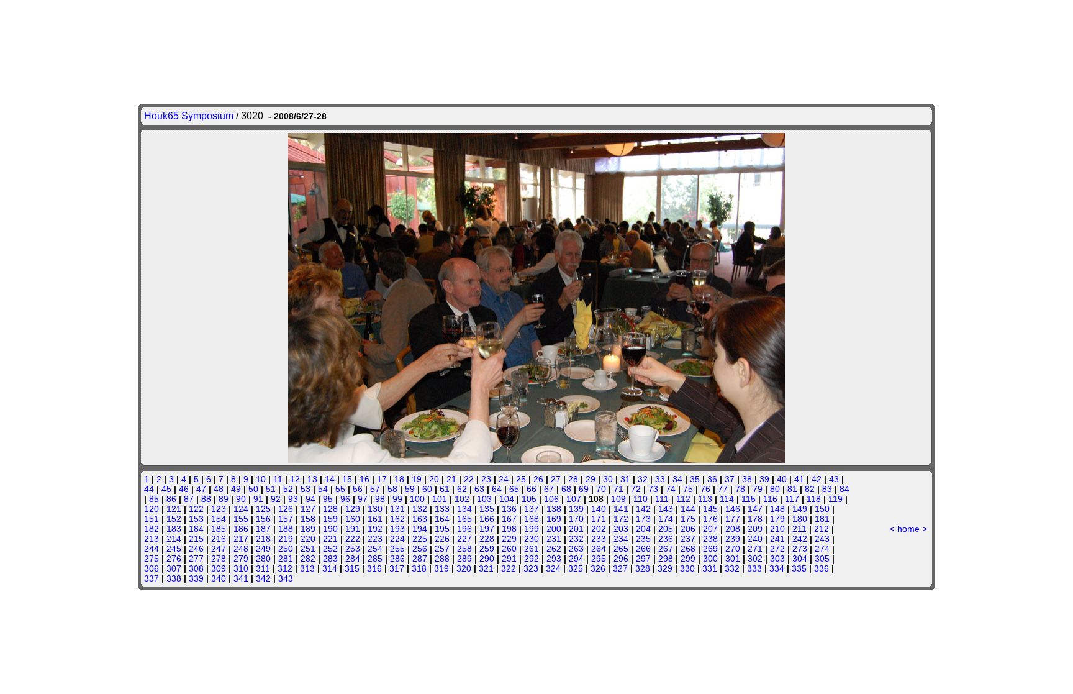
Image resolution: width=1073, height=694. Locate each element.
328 (642, 568)
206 (688, 529)
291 (509, 559)
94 (310, 499)
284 (352, 559)
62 (462, 489)
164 (442, 519)
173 (643, 519)
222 (352, 539)
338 (173, 578)
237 (688, 539)
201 (576, 529)
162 (397, 519)
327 (620, 568)
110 (640, 499)
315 (352, 568)
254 (375, 549)
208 (732, 529)
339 (196, 578)
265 (620, 549)
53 (305, 489)
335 (799, 568)
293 (553, 559)
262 (553, 549)
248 (240, 549)
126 (285, 509)
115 (748, 499)
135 (486, 509)
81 (792, 489)
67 (549, 489)
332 (732, 568)
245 (173, 549)
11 (278, 479)
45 (166, 489)
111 (662, 499)
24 (504, 479)
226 (442, 539)
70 (601, 489)
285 (375, 559)
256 (419, 549)
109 (618, 499)
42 (817, 479)
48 (219, 489)
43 (834, 479)
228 (486, 539)
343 (285, 578)
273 (799, 549)
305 (822, 559)
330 (687, 568)
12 (295, 479)
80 (775, 489)
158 (308, 519)
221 (330, 539)
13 (312, 479)
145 (710, 509)
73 (653, 489)
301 (732, 559)
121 (173, 509)
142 (643, 509)
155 (240, 519)
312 (285, 568)
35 (695, 479)
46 (184, 489)
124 (240, 509)
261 (531, 549)
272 (777, 549)
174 (665, 519)
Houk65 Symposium (188, 116)
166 (486, 519)
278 (218, 559)
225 (419, 539)
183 (173, 529)
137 (531, 509)
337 (151, 578)
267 (665, 549)
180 (799, 519)
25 (521, 479)
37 (730, 479)
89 (224, 499)
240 (755, 539)
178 (755, 519)
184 (196, 529)
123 (218, 509)
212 (821, 529)
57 (375, 489)
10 (261, 479)
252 (330, 549)
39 (764, 479)
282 (308, 559)
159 (330, 519)
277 (196, 559)
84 (844, 489)
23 (486, 479)
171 (598, 519)
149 (799, 509)
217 (240, 539)
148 (777, 509)
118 (814, 499)
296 (620, 559)
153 (196, 519)
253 (352, 549)
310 (240, 568)
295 (598, 559)
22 (469, 479)
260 (509, 549)
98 (380, 499)
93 (293, 499)
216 (218, 539)
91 (258, 499)
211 (799, 529)
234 (620, 539)
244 (151, 549)
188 (285, 529)
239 (732, 539)
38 (747, 479)
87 (189, 499)
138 (553, 509)
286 (397, 559)
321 (486, 568)
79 (758, 489)
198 (509, 529)
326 (598, 568)
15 (347, 479)
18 (399, 479)
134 (464, 509)
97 (363, 499)
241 (777, 539)
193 (397, 529)
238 (710, 539)
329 (665, 568)
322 (508, 568)
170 (576, 519)
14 (330, 479)
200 (553, 529)
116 (770, 499)
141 (620, 509)
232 (576, 539)
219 (285, 539)
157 (285, 519)
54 (323, 489)
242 (799, 539)
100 (417, 499)
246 (196, 549)
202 (598, 529)
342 (263, 578)
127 (308, 509)
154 (218, 519)
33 (660, 479)
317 (396, 568)
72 (636, 489)
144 (688, 509)
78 (740, 489)
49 (236, 489)
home (908, 529)
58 (392, 489)
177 (732, 519)
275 (151, 559)
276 (173, 559)
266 (643, 549)
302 (755, 559)
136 (509, 509)
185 (218, 529)
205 (665, 529)
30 (608, 479)
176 (710, 519)
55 (340, 489)
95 (328, 499)
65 (514, 489)
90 (241, 499)
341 (240, 578)
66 (531, 489)
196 (464, 529)
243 (822, 539)
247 (218, 549)
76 (705, 489)
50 (253, 489)
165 (464, 519)
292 (531, 559)
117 (792, 499)
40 (782, 479)
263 (576, 549)
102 (462, 499)
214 (173, 539)
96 (345, 499)
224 (397, 539)
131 (397, 509)
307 (173, 568)
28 (573, 479)
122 (196, 509)
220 (308, 539)
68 (566, 489)
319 (441, 568)
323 (530, 568)
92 (276, 499)
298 (665, 559)
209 (755, 529)
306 (151, 568)
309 (218, 568)
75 (688, 489)
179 (777, 519)
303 (777, 559)
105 (529, 499)
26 (538, 479)
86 (171, 499)
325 (575, 568)
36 (712, 479)
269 (710, 549)
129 (352, 509)
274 (822, 549)
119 (835, 499)
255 (397, 549)
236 (665, 539)
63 (479, 489)
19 (417, 479)
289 (464, 559)
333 (754, 568)
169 (553, 519)
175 (688, 519)
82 (810, 489)
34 (677, 479)
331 (709, 568)
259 (486, 549)
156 (263, 519)
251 (308, 549)
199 (531, 529)
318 (419, 568)
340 (218, 578)
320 (463, 568)
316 (374, 568)
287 (419, 559)
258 (464, 549)
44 (149, 489)
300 (710, 559)
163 (419, 519)
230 (531, 539)
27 (556, 479)
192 (375, 529)
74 (671, 489)
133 (442, 509)
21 (451, 479)
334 (776, 568)
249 (263, 549)
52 (288, 489)
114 (727, 499)
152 (173, 519)
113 (705, 499)
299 (688, 559)
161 (375, 519)
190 (330, 529)
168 (531, 519)
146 (732, 509)
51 (271, 489)
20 (434, 479)
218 (263, 539)
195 (442, 529)
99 (397, 499)
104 (506, 499)
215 (196, 539)
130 (375, 509)
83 (827, 489)
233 (598, 539)
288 (442, 559)
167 (509, 519)
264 (598, 549)
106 (551, 499)
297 (643, 559)
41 (799, 479)
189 (308, 529)
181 (822, 519)
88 (206, 499)
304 (799, 559)
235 (643, 539)
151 (151, 519)
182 (151, 529)
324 (553, 568)
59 (410, 489)
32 (643, 479)
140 (598, 509)
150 (822, 509)
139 (576, 509)
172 (620, 519)
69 (584, 489)
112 (683, 499)
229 (509, 539)
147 (755, 509)
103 (484, 499)
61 (445, 489)
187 (263, 529)
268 (688, 549)
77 (723, 489)
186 (240, 529)
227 (464, 539)
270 (732, 549)
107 (573, 499)
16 (364, 479)
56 (358, 489)
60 (427, 489)
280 (263, 559)
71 (618, 489)
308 (196, 568)
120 (151, 509)
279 (240, 559)
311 (263, 568)
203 (620, 529)
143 (665, 509)
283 (330, 559)
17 (382, 479)
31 (625, 479)
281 (285, 559)
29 (590, 479)
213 (151, 539)
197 (486, 529)
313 (307, 568)
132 (419, 509)
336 (821, 568)
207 (710, 529)
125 (263, 509)
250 (285, 549)
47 (201, 489)
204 (643, 529)
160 (352, 519)
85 (154, 499)
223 (375, 539)
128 (330, 509)
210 (777, 529)
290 (486, 559)
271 (755, 549)
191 (352, 529)
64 (497, 489)
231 (553, 539)
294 (576, 559)
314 (329, 568)
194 (419, 529)
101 (439, 499)
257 (442, 549)
